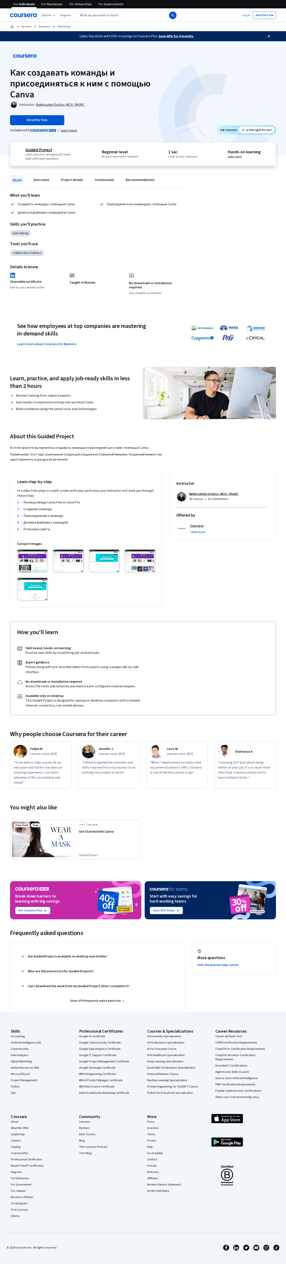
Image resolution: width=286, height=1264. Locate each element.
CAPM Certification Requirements (236, 1043)
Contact (152, 1159)
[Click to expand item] (32, 561)
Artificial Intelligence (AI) (26, 1043)
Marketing (64, 27)
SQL (13, 1093)
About (17, 180)
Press (151, 1122)
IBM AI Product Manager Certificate (101, 1080)
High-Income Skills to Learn (232, 1072)
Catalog (16, 1147)
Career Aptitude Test (228, 1036)
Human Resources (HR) (25, 1068)
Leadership (18, 1134)
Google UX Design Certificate (97, 1068)
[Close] (269, 36)
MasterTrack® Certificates (27, 1166)
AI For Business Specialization (165, 1043)
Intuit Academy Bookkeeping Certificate (104, 1093)
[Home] (12, 26)
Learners (84, 1122)
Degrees (16, 1172)
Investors (153, 1128)
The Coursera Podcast (93, 1147)
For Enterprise (20, 1178)
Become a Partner (22, 1197)
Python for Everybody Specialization (170, 1093)
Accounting (18, 1036)
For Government (21, 1185)
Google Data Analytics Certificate (100, 1049)
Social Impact (19, 1203)
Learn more (69, 130)
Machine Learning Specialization (167, 1080)
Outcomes (41, 180)
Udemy (15, 1216)
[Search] (172, 15)
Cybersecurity (20, 1049)
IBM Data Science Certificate (97, 1087)
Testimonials (104, 180)
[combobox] (118, 15)
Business (44, 27)
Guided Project (38, 150)
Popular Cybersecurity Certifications (238, 1091)
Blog (82, 1141)
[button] (66, 15)
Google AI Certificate (92, 1036)
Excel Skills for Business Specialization (171, 1068)
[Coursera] (23, 15)
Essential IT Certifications (231, 1066)
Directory (153, 1172)
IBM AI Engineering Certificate (97, 1074)
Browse (26, 27)
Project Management (24, 1080)
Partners (84, 1128)
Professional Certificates (26, 1159)
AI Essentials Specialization (164, 1036)
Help (150, 1147)
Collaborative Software (27, 253)
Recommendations (140, 180)
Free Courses (19, 1210)
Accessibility (155, 1153)
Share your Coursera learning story (237, 1097)
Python (15, 1087)
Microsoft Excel (20, 1074)
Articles (152, 1166)
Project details (72, 180)
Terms (151, 1134)
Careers (16, 1141)
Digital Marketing (21, 1061)
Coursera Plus (19, 1153)
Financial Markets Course (162, 1074)
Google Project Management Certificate (104, 1061)
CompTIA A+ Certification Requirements (240, 1049)
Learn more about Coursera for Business (46, 344)
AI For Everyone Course (161, 1049)
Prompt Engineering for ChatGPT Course (172, 1087)
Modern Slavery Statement (164, 1185)
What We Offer (20, 1128)
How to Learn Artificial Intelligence (236, 1078)
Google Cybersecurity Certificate (100, 1043)
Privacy (151, 1141)
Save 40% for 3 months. (176, 36)
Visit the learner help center (218, 965)
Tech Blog (85, 1153)
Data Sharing (20, 233)
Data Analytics (19, 1055)
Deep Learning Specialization (165, 1061)
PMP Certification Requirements (235, 1084)
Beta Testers (87, 1134)
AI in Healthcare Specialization (166, 1055)
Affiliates (152, 1178)
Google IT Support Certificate (97, 1055)
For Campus (18, 1191)
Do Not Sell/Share (158, 1191)
